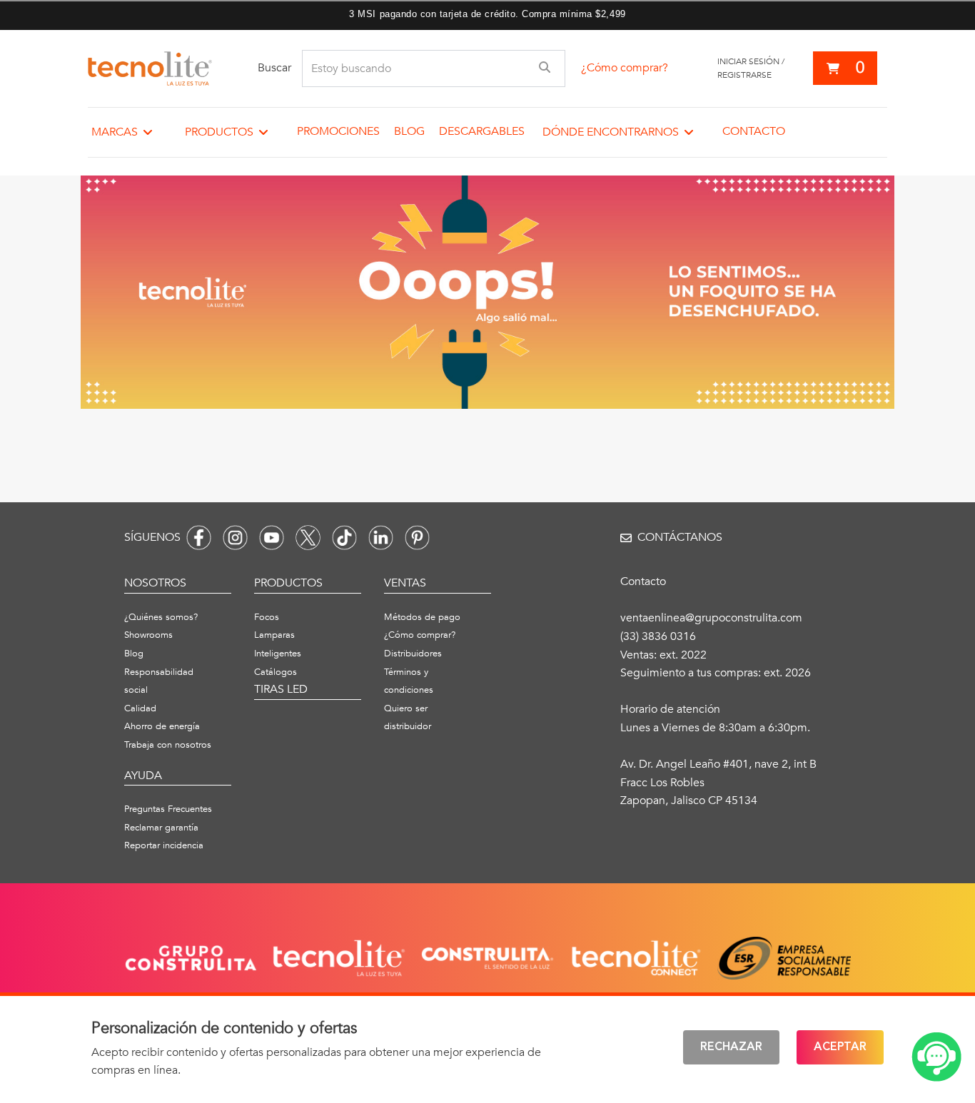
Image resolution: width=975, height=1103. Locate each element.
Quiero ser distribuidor (407, 717)
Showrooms (148, 635)
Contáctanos (679, 537)
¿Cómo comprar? (624, 68)
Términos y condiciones (408, 681)
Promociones (338, 131)
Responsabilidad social (158, 681)
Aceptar (840, 1047)
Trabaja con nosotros (167, 744)
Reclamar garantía (161, 827)
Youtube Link (271, 537)
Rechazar (731, 1047)
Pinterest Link (417, 537)
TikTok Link (344, 537)
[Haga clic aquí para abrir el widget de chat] (936, 1057)
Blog (409, 131)
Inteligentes (277, 653)
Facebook (199, 537)
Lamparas (274, 635)
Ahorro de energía (162, 726)
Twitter (308, 537)
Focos (266, 617)
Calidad (140, 708)
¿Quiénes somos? (161, 617)
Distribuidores (413, 653)
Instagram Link (235, 537)
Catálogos (275, 672)
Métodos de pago (422, 617)
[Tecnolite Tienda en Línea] (150, 68)
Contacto (753, 131)
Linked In (381, 537)
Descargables (482, 131)
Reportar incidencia (163, 845)
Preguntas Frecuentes (168, 809)
